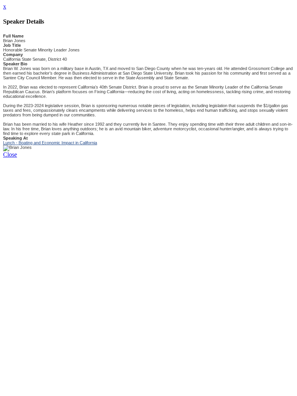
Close (10, 154)
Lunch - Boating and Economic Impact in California (50, 142)
